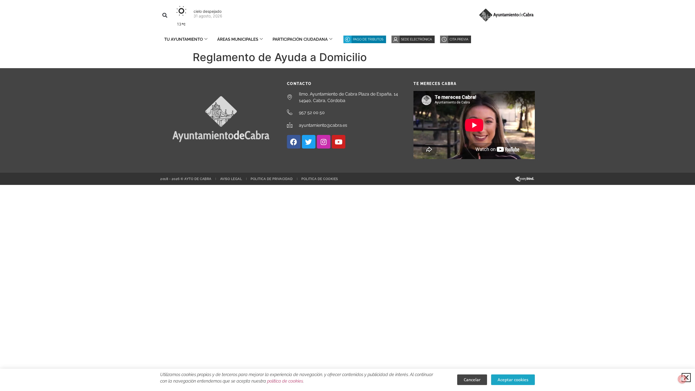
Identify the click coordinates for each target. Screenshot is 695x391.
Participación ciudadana (300, 39)
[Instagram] (323, 142)
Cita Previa (459, 39)
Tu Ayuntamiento (183, 39)
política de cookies (285, 381)
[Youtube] (338, 142)
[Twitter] (308, 142)
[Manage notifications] (682, 379)
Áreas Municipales (237, 39)
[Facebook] (294, 142)
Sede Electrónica (416, 39)
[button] (164, 15)
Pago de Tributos (368, 39)
